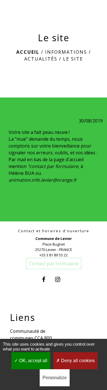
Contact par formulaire (53, 263)
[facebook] (46, 279)
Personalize (55, 377)
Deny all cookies (77, 360)
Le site (73, 59)
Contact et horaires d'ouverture (53, 231)
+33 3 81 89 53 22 (53, 255)
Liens (22, 317)
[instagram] (61, 279)
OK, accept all (32, 360)
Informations (66, 52)
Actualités (40, 59)
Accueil (27, 52)
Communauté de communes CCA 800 (31, 334)
